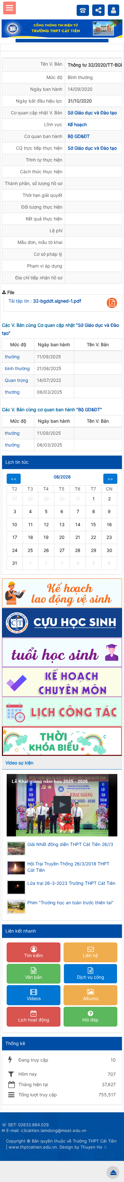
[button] (112, 303)
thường (12, 356)
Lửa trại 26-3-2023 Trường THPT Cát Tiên (71, 883)
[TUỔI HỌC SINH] (62, 652)
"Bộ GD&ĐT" (89, 409)
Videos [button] (34, 998)
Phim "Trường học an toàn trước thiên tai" (70, 902)
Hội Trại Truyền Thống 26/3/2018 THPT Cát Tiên (68, 867)
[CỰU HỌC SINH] (62, 622)
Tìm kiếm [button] (33, 955)
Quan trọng (16, 380)
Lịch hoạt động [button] (33, 1019)
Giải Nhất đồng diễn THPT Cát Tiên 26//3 (70, 844)
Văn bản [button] (33, 977)
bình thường (17, 368)
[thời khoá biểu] (62, 740)
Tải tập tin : (45, 301)
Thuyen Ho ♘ (93, 1147)
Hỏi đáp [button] (90, 1019)
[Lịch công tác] (62, 711)
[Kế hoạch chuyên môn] (62, 681)
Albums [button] (90, 998)
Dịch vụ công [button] (90, 977)
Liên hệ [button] (90, 955)
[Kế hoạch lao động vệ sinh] (62, 592)
